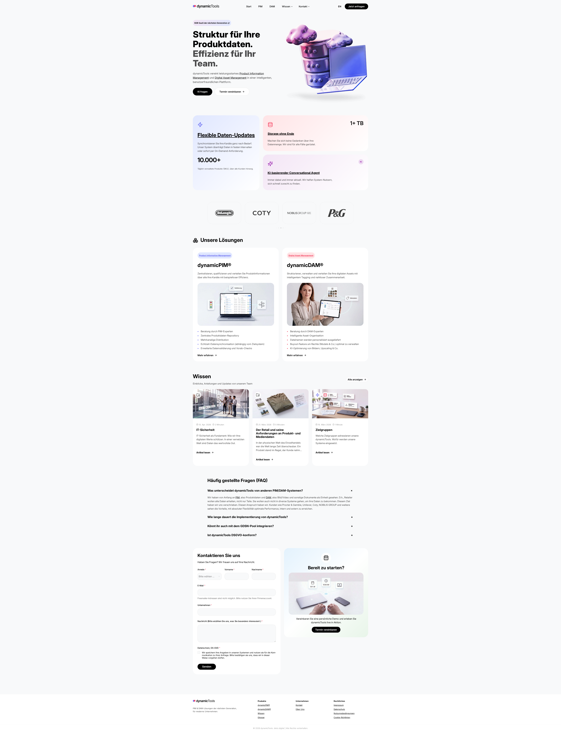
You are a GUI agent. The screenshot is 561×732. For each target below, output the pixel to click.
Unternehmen (205, 605)
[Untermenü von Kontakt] (308, 6)
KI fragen (203, 91)
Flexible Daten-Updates (226, 135)
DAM (268, 497)
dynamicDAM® (264, 709)
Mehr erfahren (205, 355)
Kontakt (299, 705)
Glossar (261, 717)
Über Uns (300, 709)
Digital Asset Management (230, 77)
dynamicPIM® (264, 705)
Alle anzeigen (355, 379)
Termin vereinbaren (230, 91)
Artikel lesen (205, 452)
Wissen (261, 713)
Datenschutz (339, 709)
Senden (206, 666)
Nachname (258, 569)
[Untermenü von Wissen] (291, 6)
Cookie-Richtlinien (342, 717)
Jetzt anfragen (356, 6)
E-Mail (201, 585)
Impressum (339, 705)
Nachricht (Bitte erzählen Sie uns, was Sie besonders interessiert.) (230, 621)
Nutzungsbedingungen (344, 713)
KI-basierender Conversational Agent (294, 173)
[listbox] (210, 576)
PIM (238, 497)
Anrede (202, 569)
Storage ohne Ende (281, 133)
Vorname (229, 569)
